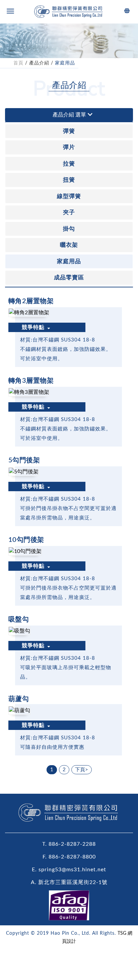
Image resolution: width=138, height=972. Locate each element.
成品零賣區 (69, 277)
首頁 (18, 63)
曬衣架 (69, 245)
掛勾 (69, 229)
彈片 (69, 147)
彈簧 (69, 131)
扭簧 (69, 180)
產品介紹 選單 (69, 115)
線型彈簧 (69, 196)
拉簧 (69, 164)
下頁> (81, 769)
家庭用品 (65, 63)
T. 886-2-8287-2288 (69, 844)
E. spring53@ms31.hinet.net (69, 869)
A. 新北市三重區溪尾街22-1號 (69, 882)
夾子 (69, 212)
